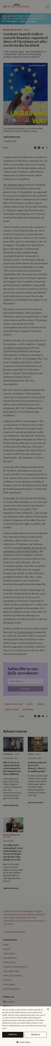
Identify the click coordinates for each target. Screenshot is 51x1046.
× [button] (48, 1009)
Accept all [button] (13, 1034)
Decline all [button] (35, 1035)
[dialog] (25, 1026)
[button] (24, 1042)
